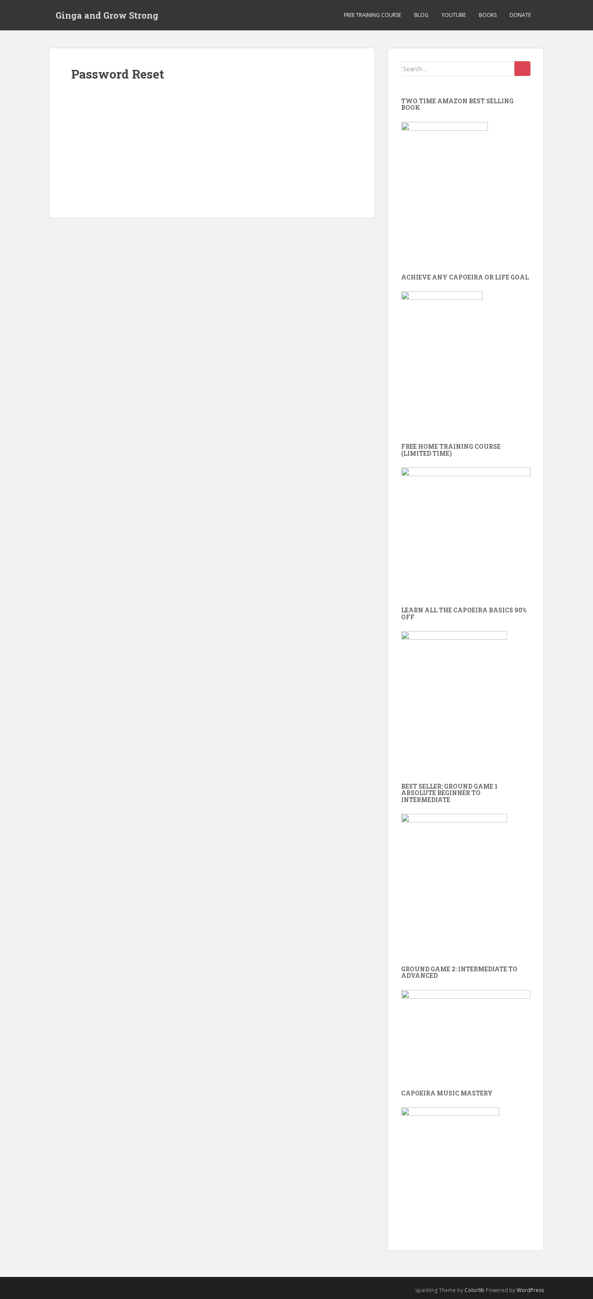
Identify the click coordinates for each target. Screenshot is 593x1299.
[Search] (522, 68)
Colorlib (474, 1290)
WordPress (530, 1290)
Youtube (453, 15)
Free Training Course (372, 15)
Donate (520, 15)
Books (488, 15)
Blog (421, 15)
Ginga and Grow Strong (107, 15)
